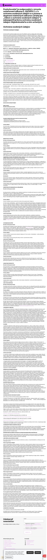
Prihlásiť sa (27, 532)
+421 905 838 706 (29, 541)
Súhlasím (37, 552)
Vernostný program (8, 546)
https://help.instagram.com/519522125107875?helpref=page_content (17, 416)
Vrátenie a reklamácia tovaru (10, 543)
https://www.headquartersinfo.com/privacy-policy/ (13, 420)
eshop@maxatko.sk (30, 540)
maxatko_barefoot (30, 544)
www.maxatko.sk (9, 62)
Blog (5, 547)
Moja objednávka (7, 544)
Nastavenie (9, 557)
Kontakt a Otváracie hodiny (9, 548)
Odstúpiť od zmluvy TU (8, 542)
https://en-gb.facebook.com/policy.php (11, 413)
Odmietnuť (30, 552)
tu (23, 554)
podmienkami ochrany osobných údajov (34, 528)
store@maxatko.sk (10, 219)
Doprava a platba (7, 540)
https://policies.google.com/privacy (26, 305)
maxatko (28, 543)
